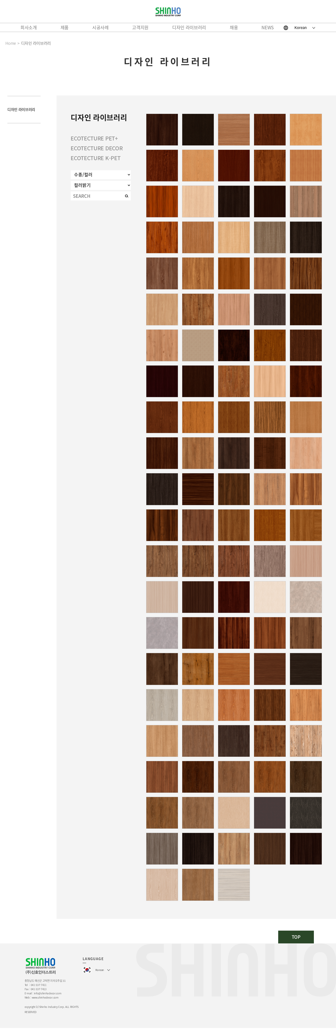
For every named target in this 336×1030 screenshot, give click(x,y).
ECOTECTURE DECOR (96, 148)
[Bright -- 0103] (306, 166)
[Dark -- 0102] (234, 166)
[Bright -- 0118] (198, 345)
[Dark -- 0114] (162, 130)
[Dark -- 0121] (234, 633)
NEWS (267, 27)
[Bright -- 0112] (234, 130)
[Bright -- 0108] (270, 273)
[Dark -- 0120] (198, 489)
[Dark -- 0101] (270, 309)
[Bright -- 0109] (162, 201)
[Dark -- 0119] (162, 381)
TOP (296, 937)
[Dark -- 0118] (270, 813)
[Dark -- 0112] (270, 166)
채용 (234, 27)
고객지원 (140, 27)
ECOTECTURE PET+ (94, 138)
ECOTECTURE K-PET (95, 158)
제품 (65, 27)
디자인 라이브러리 (189, 27)
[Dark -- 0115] (198, 130)
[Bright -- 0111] (306, 453)
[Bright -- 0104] (270, 381)
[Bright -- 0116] (162, 309)
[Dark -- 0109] (162, 166)
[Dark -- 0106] (306, 381)
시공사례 (100, 27)
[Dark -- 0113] (198, 633)
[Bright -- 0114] (234, 273)
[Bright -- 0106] (162, 885)
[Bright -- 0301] (306, 597)
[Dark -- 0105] (162, 669)
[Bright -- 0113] (306, 130)
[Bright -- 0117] (234, 417)
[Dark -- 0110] (162, 561)
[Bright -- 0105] (198, 885)
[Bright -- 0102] (306, 201)
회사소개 (28, 27)
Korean (300, 27)
